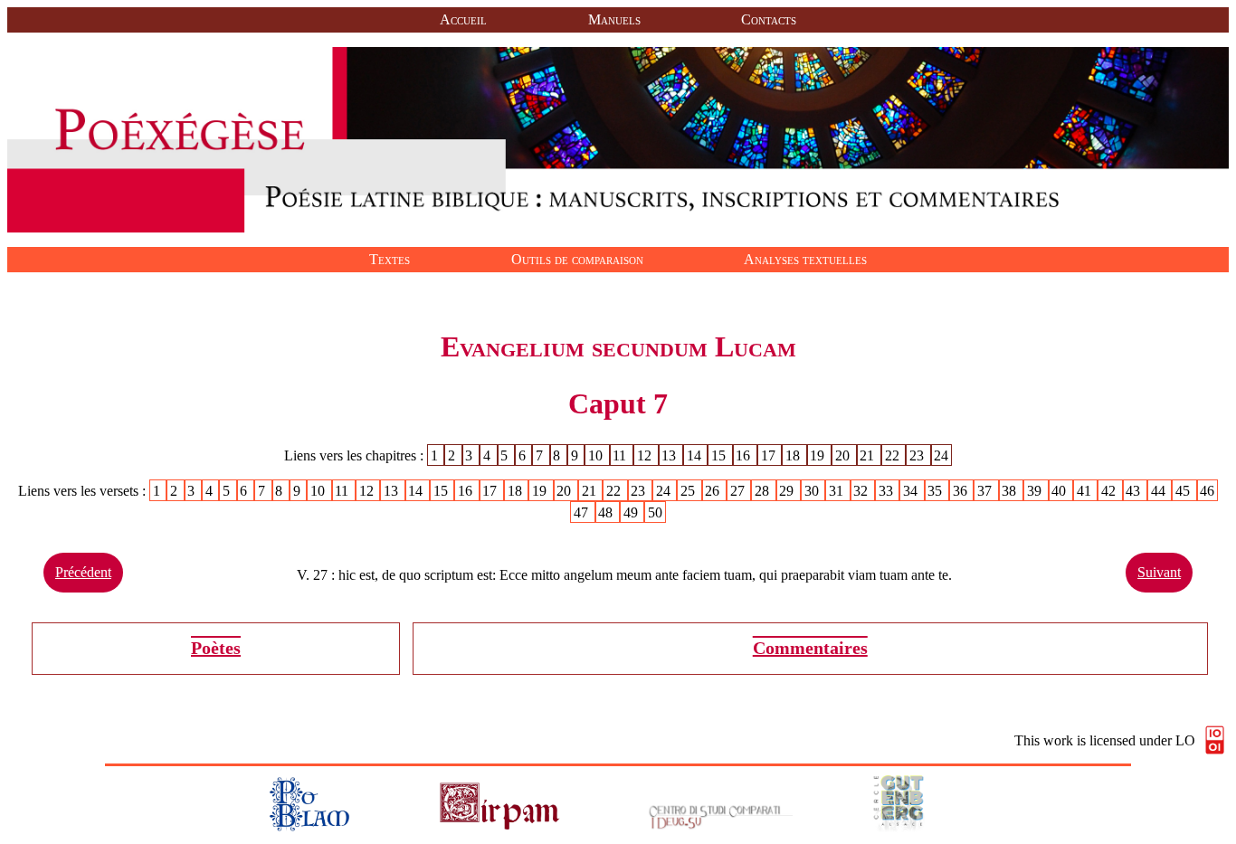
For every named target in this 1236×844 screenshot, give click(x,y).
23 (918, 455)
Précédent (83, 572)
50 (655, 512)
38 (1011, 490)
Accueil (463, 19)
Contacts (768, 19)
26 (714, 490)
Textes (389, 259)
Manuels (614, 19)
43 (1135, 490)
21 (869, 455)
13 (670, 455)
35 (936, 490)
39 (1036, 490)
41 (1086, 490)
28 (764, 490)
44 (1160, 490)
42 (1110, 490)
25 (689, 490)
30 (813, 490)
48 (607, 512)
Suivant (1159, 572)
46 (1207, 490)
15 (720, 455)
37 (986, 490)
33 (888, 490)
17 (770, 455)
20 (844, 455)
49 (632, 512)
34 (912, 490)
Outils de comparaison (577, 259)
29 (788, 490)
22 (894, 455)
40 (1060, 490)
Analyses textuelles (805, 259)
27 (739, 490)
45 (1184, 490)
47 (583, 512)
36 (962, 490)
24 (941, 455)
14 (696, 455)
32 (862, 490)
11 (621, 455)
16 (745, 455)
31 (838, 490)
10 (597, 455)
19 (819, 455)
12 (646, 455)
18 (794, 455)
